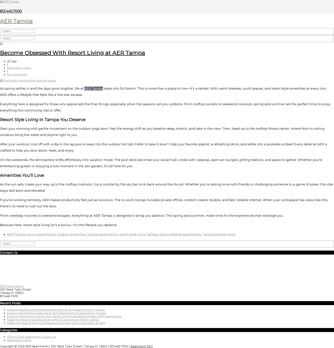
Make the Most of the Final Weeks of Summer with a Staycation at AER (56, 323)
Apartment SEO (141, 346)
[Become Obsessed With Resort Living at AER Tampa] (28, 80)
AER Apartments (11, 286)
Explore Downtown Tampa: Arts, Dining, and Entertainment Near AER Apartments (64, 316)
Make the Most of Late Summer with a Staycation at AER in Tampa (53, 319)
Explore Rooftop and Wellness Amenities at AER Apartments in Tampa (56, 310)
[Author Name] (1, 44)
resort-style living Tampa (138, 234)
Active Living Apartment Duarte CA (31, 337)
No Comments (17, 74)
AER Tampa (93, 88)
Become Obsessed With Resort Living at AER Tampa (72, 52)
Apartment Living (19, 68)
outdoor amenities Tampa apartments (87, 234)
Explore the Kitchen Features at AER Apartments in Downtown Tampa (56, 313)
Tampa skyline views (219, 234)
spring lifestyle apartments (180, 234)
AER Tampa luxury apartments (31, 234)
